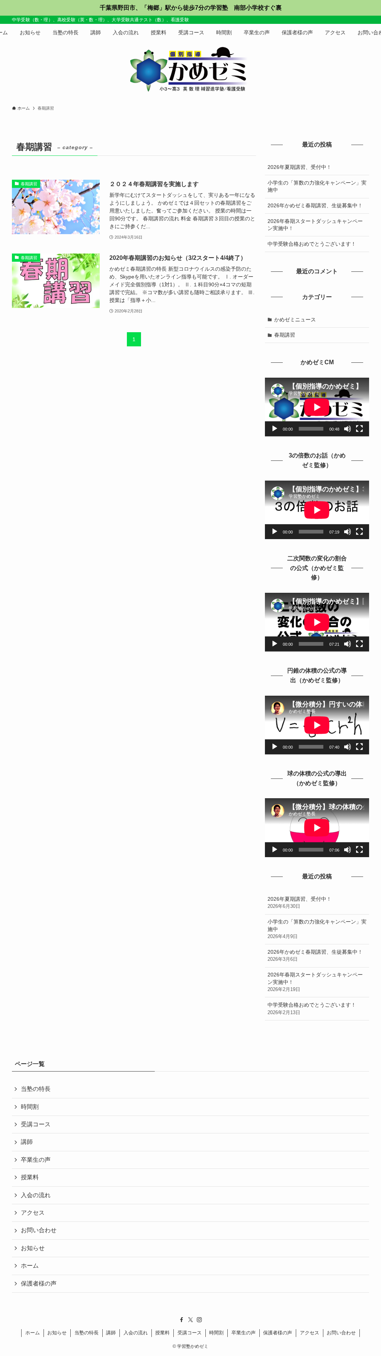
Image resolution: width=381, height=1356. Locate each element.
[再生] (274, 428)
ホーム (30, 1265)
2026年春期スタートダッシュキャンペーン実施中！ (315, 225)
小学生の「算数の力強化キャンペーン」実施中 (317, 186)
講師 (27, 1142)
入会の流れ (36, 1195)
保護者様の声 (39, 1283)
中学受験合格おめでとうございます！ (312, 244)
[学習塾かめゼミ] (190, 69)
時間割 (30, 1107)
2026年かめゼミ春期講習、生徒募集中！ (315, 205)
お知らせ (33, 1248)
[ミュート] (347, 428)
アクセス (33, 1212)
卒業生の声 (36, 1160)
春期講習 (284, 335)
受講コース (36, 1124)
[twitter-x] (190, 1319)
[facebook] (181, 1319)
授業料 (30, 1177)
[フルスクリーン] (359, 428)
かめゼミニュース (295, 320)
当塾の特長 (36, 1089)
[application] (317, 407)
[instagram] (199, 1319)
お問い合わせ (39, 1230)
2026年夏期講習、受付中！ (300, 167)
